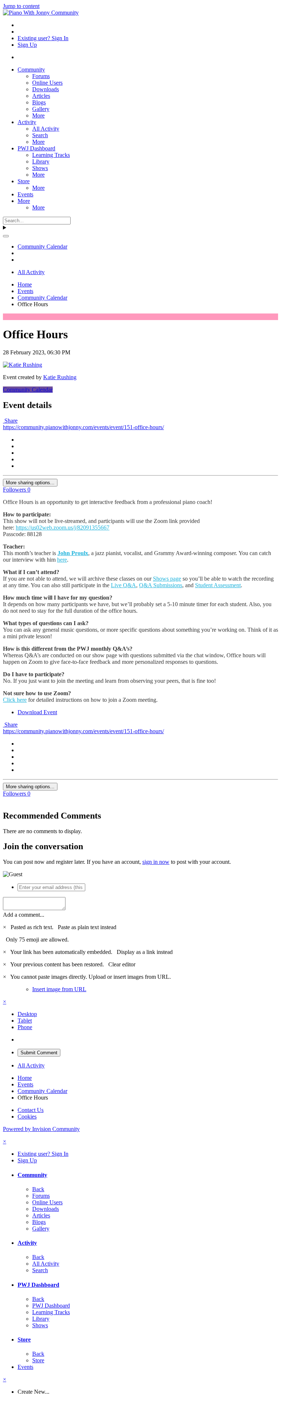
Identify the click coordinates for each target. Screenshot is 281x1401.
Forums (41, 76)
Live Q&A (123, 585)
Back (38, 1189)
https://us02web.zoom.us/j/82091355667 (62, 527)
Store (24, 181)
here (62, 560)
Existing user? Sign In (43, 38)
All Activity (45, 129)
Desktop (27, 1014)
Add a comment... (23, 915)
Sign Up (27, 45)
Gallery (40, 109)
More (38, 115)
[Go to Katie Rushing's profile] (22, 365)
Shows (40, 168)
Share (10, 420)
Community (31, 69)
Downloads (45, 89)
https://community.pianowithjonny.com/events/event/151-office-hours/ (83, 427)
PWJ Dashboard (36, 148)
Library (40, 161)
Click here (15, 700)
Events (25, 194)
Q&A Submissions (160, 585)
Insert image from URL (59, 989)
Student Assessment (218, 585)
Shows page (167, 579)
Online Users (47, 83)
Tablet (25, 1020)
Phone (25, 1027)
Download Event (37, 712)
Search (40, 135)
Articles (41, 96)
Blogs (39, 102)
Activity (27, 122)
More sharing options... (30, 482)
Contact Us (31, 1110)
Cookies (27, 1116)
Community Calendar (28, 389)
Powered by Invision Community (41, 1129)
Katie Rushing (59, 377)
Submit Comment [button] (38, 1052)
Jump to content (21, 6)
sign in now (155, 862)
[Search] (6, 236)
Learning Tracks (51, 155)
